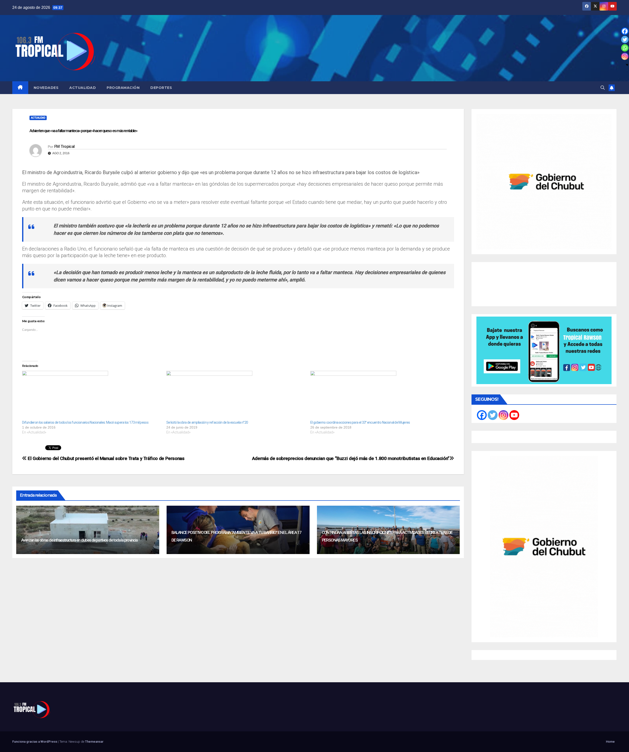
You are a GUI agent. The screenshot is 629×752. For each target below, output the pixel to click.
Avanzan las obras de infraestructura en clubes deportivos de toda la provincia (79, 540)
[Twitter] (625, 39)
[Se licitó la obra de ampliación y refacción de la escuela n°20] (236, 395)
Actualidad (82, 87)
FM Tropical (64, 146)
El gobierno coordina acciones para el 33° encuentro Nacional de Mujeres (360, 422)
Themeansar (94, 741)
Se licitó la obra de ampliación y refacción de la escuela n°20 (207, 422)
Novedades (46, 87)
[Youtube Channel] (514, 415)
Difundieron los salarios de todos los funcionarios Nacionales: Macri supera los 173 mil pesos (85, 422)
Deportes (161, 87)
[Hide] (627, 65)
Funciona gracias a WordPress (35, 741)
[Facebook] (625, 31)
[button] (602, 87)
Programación (123, 87)
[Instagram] (625, 56)
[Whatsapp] (625, 48)
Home (610, 741)
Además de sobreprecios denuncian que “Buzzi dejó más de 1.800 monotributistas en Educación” (350, 458)
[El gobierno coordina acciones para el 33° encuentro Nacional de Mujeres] (380, 395)
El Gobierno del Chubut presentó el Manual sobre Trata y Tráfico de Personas (105, 458)
